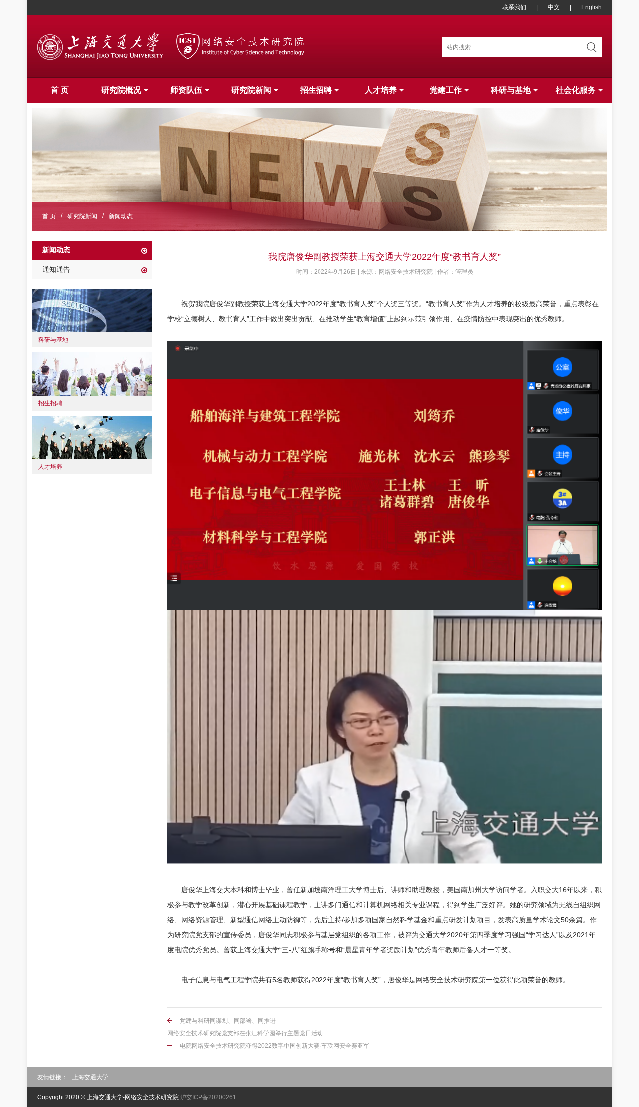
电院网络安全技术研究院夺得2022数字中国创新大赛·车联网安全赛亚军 (274, 1045)
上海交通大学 (90, 1077)
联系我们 (514, 7)
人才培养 (381, 90)
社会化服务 (576, 90)
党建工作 (446, 90)
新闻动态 (56, 250)
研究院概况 (121, 90)
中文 (554, 7)
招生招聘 (316, 90)
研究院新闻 (251, 90)
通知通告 (56, 269)
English (591, 7)
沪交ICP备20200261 (208, 1097)
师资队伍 (186, 90)
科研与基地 (511, 90)
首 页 (60, 90)
